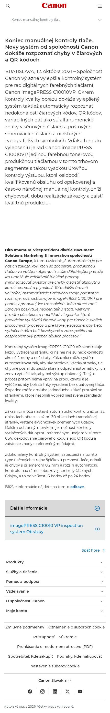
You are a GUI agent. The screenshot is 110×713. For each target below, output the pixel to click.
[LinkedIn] (55, 691)
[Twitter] (67, 691)
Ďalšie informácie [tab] (54, 508)
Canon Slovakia (53, 680)
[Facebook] (30, 691)
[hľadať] (8, 6)
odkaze (77, 486)
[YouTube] (80, 691)
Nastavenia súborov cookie (55, 666)
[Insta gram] (42, 691)
